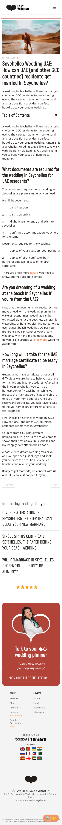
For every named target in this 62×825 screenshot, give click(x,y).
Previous (9, 485)
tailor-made (39, 339)
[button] (54, 8)
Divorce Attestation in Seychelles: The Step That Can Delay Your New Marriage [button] (27, 518)
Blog (12, 703)
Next (55, 485)
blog (18, 58)
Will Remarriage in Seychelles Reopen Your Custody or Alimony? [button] (28, 566)
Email (36, 703)
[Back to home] (18, 8)
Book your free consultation (28, 678)
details (34, 272)
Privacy (52, 794)
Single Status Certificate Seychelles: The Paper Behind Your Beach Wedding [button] (27, 542)
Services (14, 698)
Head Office (39, 707)
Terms (31, 797)
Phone (36, 698)
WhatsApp (38, 712)
